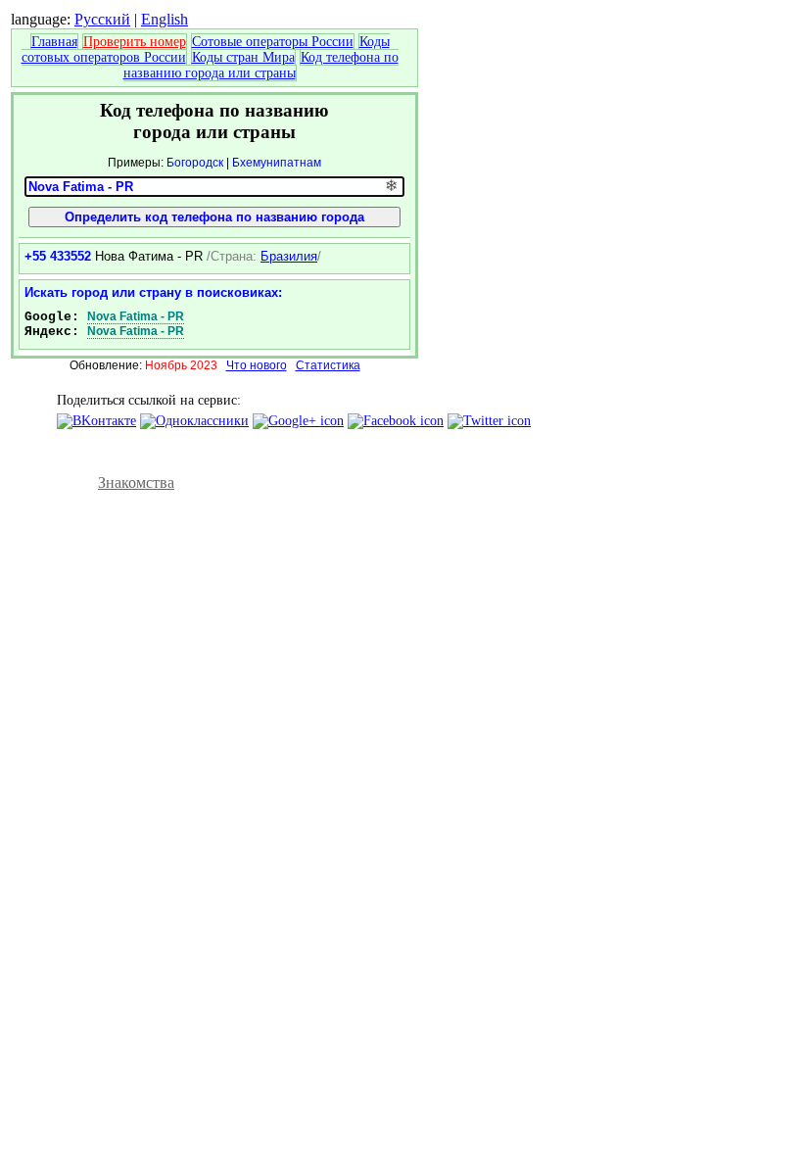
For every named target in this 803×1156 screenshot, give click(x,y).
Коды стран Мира (243, 57)
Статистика (328, 365)
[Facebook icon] (396, 420)
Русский (102, 19)
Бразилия (288, 256)
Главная (54, 41)
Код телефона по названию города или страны (261, 65)
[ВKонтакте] (96, 420)
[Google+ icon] (298, 420)
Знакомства (136, 482)
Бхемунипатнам (276, 162)
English (164, 19)
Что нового (256, 365)
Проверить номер (134, 41)
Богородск (194, 162)
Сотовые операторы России (273, 41)
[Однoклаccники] (194, 420)
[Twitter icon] (489, 420)
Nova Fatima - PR (135, 316)
